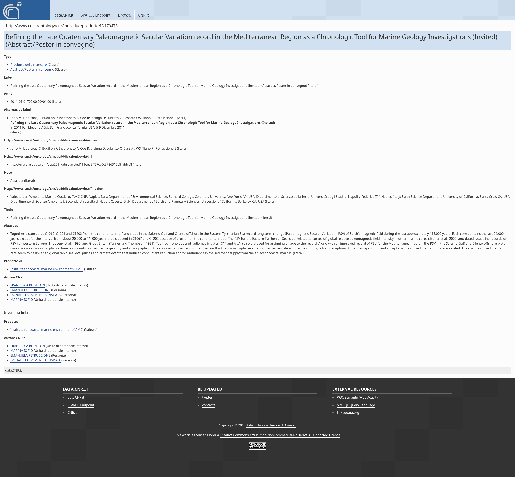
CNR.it (143, 15)
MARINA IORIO (21, 299)
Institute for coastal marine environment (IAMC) (46, 269)
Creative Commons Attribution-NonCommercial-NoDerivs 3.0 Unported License (280, 435)
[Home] (25, 10)
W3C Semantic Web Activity (357, 397)
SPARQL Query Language (356, 405)
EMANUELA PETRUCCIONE (30, 290)
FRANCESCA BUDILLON (27, 285)
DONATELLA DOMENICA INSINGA (35, 295)
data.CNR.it (63, 15)
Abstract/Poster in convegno (32, 69)
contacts (208, 405)
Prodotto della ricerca (27, 64)
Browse (124, 15)
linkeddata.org (348, 412)
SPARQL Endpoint (96, 15)
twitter (207, 397)
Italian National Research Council (271, 425)
